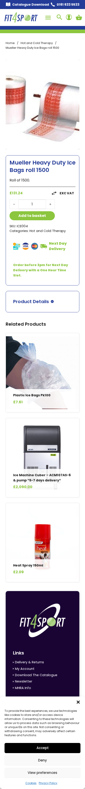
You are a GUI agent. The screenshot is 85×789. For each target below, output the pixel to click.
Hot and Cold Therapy (37, 43)
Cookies (30, 783)
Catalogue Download (30, 4)
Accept (42, 747)
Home (10, 43)
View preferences (42, 772)
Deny (42, 760)
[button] (78, 702)
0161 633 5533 (68, 4)
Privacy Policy (48, 783)
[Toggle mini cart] (79, 17)
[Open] (48, 17)
